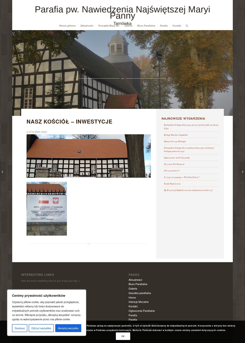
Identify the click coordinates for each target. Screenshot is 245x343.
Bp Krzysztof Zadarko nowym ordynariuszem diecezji (188, 189)
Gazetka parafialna (140, 293)
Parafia (133, 315)
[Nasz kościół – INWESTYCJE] (89, 156)
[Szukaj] (185, 25)
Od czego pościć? (172, 170)
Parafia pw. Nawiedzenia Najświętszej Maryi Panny (122, 16)
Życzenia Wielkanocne (174, 163)
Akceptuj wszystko (68, 328)
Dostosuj (20, 328)
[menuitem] (67, 25)
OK (123, 336)
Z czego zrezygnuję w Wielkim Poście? (182, 177)
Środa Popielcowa (172, 183)
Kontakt (133, 306)
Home (132, 297)
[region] (46, 313)
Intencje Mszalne (139, 302)
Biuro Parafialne (138, 284)
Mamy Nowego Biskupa (175, 141)
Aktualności (135, 280)
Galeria (133, 288)
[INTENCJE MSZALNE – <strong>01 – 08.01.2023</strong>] (3, 171)
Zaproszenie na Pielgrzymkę (177, 157)
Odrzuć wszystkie (41, 328)
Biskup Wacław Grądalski (176, 134)
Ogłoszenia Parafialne (142, 311)
